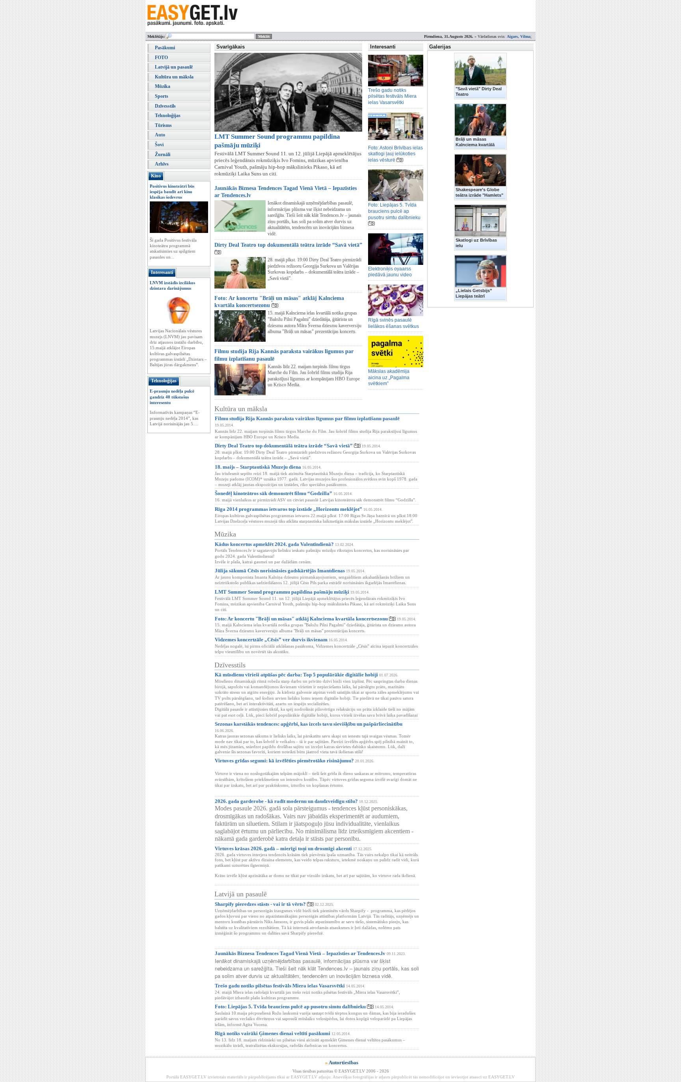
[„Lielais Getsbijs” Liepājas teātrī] (480, 271)
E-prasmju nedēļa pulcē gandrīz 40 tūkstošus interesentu (172, 397)
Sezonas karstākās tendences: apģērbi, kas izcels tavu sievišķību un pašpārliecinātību (308, 724)
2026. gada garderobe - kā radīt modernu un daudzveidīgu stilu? (286, 801)
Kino (156, 176)
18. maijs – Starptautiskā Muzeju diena (258, 467)
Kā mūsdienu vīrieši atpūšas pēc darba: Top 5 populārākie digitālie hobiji (296, 675)
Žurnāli (162, 154)
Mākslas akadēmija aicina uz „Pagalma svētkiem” (388, 377)
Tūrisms (163, 125)
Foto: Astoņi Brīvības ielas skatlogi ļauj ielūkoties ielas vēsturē (395, 154)
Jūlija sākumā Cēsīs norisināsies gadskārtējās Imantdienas (280, 571)
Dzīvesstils (165, 106)
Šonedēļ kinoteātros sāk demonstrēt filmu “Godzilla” (273, 493)
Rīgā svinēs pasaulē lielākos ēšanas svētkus (393, 323)
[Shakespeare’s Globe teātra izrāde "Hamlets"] (480, 170)
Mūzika (162, 86)
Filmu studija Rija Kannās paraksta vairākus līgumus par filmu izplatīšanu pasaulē (307, 418)
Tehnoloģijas (167, 115)
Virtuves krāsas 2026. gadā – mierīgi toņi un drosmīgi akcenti (283, 848)
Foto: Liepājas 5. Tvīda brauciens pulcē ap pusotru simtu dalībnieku (394, 211)
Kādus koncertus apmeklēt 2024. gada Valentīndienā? (274, 544)
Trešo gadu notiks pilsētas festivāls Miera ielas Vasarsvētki (392, 96)
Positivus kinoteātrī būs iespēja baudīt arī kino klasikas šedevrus (172, 192)
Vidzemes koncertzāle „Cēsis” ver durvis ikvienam (271, 639)
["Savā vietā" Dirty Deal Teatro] (480, 69)
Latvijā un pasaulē (174, 67)
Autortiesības (343, 1062)
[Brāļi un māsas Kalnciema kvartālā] (480, 120)
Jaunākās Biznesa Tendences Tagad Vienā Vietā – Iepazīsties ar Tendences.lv (300, 953)
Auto (160, 135)
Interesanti (162, 272)
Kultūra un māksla (174, 77)
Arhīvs (162, 164)
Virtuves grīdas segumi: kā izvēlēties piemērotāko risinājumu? (284, 761)
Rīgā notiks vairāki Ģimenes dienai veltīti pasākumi (272, 1033)
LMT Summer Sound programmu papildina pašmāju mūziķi (282, 592)
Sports (161, 96)
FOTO (161, 57)
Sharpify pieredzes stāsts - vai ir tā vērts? (260, 904)
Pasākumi (165, 47)
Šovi (159, 144)
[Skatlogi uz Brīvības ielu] (480, 221)
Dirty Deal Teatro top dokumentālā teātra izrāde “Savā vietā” (288, 245)
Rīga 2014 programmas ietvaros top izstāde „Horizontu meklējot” (288, 509)
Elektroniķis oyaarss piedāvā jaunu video (390, 272)
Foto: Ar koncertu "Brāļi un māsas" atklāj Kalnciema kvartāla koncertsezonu (301, 619)
